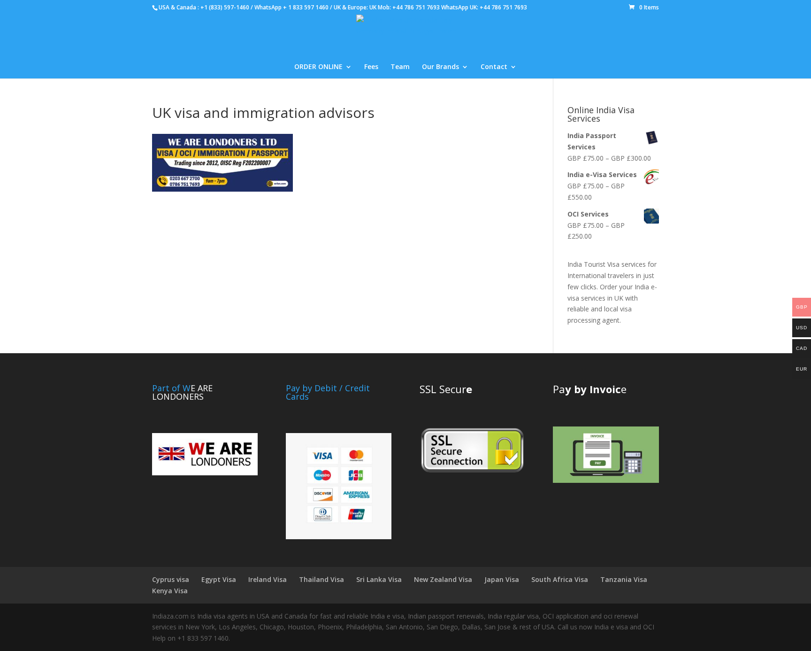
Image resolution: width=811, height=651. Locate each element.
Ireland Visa (267, 579)
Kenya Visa (170, 590)
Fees (371, 67)
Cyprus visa (170, 579)
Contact (494, 67)
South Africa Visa (559, 579)
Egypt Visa (218, 579)
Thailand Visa (321, 579)
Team (400, 67)
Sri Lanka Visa (379, 579)
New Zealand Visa (443, 579)
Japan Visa (501, 579)
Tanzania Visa (623, 579)
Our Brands (440, 67)
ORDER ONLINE (318, 67)
